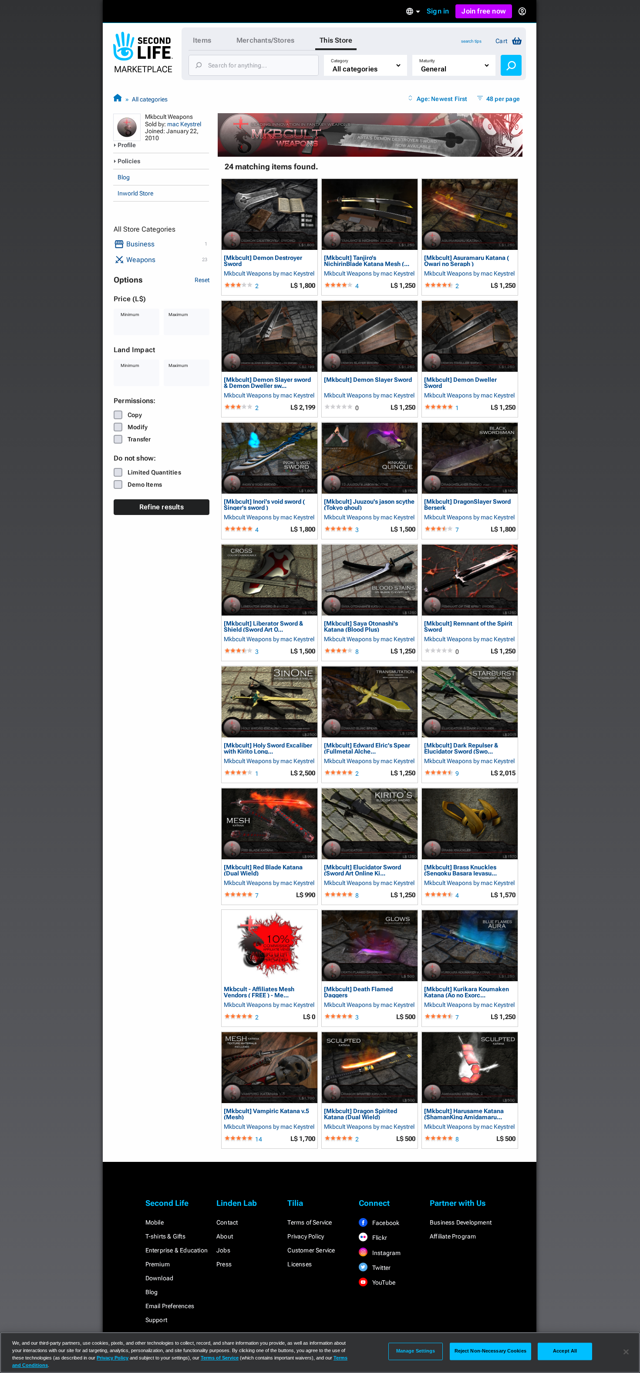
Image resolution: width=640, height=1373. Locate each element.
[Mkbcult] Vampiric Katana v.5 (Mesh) (266, 1114)
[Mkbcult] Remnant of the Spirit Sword (468, 626)
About (224, 1236)
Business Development (461, 1222)
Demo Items (145, 484)
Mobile (154, 1222)
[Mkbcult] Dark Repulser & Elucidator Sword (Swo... (461, 748)
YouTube (383, 1282)
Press (224, 1264)
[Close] (626, 1351)
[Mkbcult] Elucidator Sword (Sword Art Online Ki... (362, 870)
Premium (157, 1264)
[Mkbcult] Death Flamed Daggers (358, 992)
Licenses (299, 1264)
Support (156, 1319)
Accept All (565, 1351)
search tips (471, 41)
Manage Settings (415, 1351)
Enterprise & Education (176, 1250)
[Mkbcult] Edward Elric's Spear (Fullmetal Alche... (367, 748)
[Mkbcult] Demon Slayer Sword (368, 380)
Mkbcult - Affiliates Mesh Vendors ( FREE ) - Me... (259, 992)
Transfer (139, 439)
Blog (124, 177)
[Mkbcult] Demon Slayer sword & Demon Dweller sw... (267, 382)
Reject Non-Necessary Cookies (490, 1351)
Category (339, 60)
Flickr (379, 1237)
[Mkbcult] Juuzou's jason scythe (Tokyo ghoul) (369, 504)
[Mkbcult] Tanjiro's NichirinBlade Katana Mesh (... (366, 260)
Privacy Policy (305, 1236)
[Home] (117, 99)
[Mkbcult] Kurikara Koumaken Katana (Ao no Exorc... (466, 992)
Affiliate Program (453, 1236)
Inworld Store (135, 193)
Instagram (386, 1252)
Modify (138, 427)
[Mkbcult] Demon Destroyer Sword (263, 260)
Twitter (381, 1267)
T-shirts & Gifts (165, 1236)
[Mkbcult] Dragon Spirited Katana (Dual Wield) (360, 1114)
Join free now (483, 11)
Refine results (161, 507)
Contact (227, 1222)
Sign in (438, 11)
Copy (135, 414)
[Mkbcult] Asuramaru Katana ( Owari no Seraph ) (466, 260)
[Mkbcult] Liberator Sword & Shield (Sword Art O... (263, 626)
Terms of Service (309, 1222)
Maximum (178, 314)
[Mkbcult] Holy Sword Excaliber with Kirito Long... (268, 748)
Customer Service (311, 1250)
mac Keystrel (184, 124)
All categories (150, 99)
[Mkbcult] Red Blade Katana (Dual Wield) (263, 870)
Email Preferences (169, 1305)
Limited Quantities (154, 472)
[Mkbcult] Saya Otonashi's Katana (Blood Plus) (361, 626)
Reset (202, 279)
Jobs (223, 1250)
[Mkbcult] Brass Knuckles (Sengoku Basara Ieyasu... (460, 870)
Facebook (385, 1222)
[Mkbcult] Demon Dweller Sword (460, 382)
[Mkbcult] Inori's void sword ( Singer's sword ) (264, 504)
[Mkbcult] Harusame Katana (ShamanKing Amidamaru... (464, 1114)
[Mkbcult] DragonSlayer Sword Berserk (467, 504)
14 (258, 1139)
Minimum (130, 314)
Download (159, 1278)
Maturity (427, 60)
